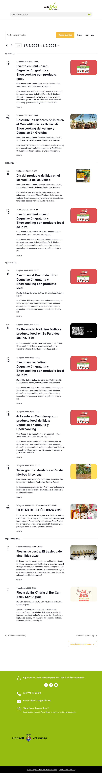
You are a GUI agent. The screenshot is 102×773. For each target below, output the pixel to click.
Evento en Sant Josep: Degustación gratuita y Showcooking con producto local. (36, 72)
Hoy (18, 45)
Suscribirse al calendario (80, 644)
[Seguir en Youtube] (56, 685)
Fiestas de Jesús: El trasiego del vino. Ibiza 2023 (39, 553)
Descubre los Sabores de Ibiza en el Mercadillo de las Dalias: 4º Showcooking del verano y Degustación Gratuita (40, 126)
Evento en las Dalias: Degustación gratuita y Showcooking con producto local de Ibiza (40, 368)
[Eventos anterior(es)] (6, 45)
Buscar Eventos (65, 35)
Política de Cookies (67, 770)
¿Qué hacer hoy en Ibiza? (36, 708)
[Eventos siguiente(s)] (11, 45)
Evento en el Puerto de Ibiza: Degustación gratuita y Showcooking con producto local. (36, 281)
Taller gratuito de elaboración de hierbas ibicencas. (39, 472)
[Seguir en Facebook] (46, 685)
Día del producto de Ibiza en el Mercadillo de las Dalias (38, 177)
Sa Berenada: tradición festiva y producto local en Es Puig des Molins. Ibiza (39, 333)
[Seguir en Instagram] (51, 685)
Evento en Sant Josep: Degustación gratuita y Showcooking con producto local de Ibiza (40, 220)
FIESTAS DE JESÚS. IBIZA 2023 (38, 510)
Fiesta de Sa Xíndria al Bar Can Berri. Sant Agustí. (38, 594)
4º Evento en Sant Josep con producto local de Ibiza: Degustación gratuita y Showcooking (36, 422)
